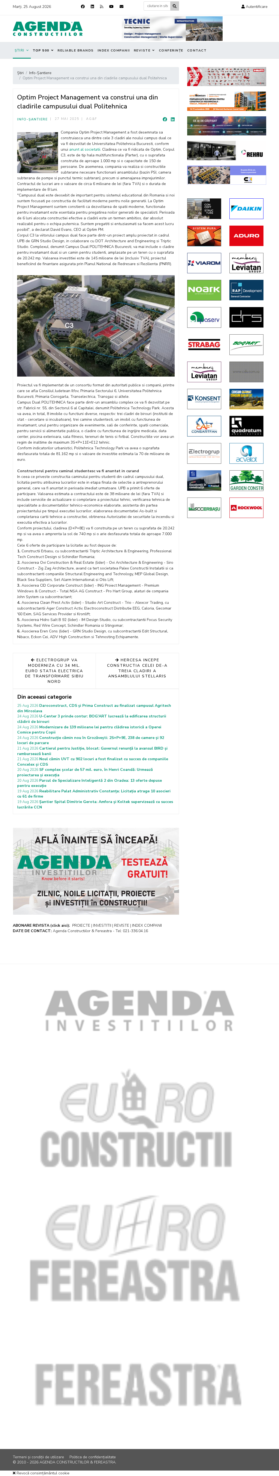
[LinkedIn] (173, 120)
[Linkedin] (92, 6)
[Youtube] (111, 6)
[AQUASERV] (204, 317)
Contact (197, 50)
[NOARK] (204, 290)
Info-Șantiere (32, 119)
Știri (20, 50)
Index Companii (114, 50)
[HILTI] (226, 76)
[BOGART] (246, 344)
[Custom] (101, 6)
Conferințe (171, 50)
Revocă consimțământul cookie (42, 1473)
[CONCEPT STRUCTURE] (204, 208)
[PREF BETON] (226, 101)
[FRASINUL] (204, 480)
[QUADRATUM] (246, 426)
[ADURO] (246, 236)
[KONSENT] (204, 399)
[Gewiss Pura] (204, 236)
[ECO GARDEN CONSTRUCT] (246, 480)
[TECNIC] (172, 28)
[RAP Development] (246, 290)
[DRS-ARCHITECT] (246, 317)
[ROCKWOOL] (246, 508)
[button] (254, 6)
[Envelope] (121, 6)
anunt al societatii (84, 149)
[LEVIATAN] (204, 372)
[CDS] (246, 372)
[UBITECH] (246, 263)
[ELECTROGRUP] (204, 453)
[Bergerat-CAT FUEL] (246, 399)
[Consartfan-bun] (204, 426)
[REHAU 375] (226, 150)
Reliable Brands (75, 50)
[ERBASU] (204, 508)
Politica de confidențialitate (92, 1457)
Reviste (142, 50)
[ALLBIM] (226, 125)
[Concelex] (226, 175)
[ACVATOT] (246, 453)
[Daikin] (246, 208)
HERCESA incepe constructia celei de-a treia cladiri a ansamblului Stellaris (137, 668)
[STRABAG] (204, 344)
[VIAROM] (204, 263)
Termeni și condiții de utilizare (38, 1457)
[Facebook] (83, 6)
